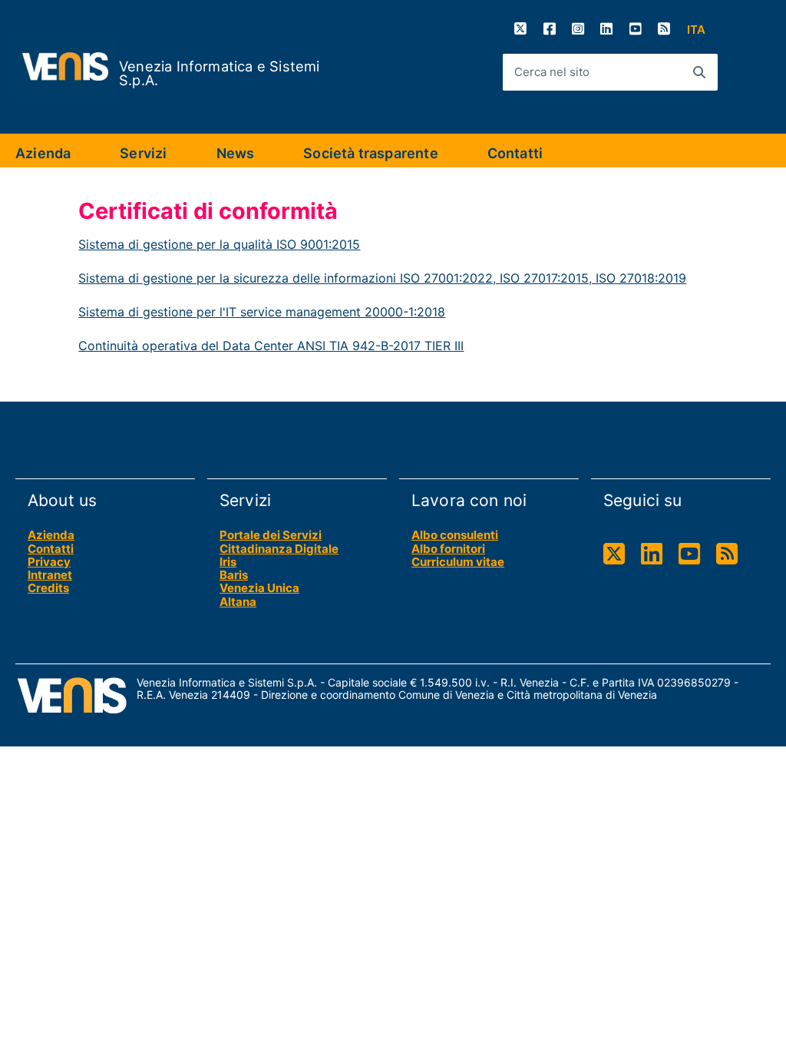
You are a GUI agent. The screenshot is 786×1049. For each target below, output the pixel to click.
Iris (228, 561)
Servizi (143, 153)
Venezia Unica (259, 588)
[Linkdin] (651, 554)
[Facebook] (549, 29)
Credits (48, 588)
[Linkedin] (606, 29)
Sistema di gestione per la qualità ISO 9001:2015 (219, 244)
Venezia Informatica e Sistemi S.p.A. (219, 73)
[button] (696, 29)
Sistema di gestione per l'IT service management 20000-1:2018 (261, 311)
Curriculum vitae (457, 561)
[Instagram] (578, 29)
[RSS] (664, 29)
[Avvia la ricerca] (699, 72)
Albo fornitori (448, 548)
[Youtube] (635, 29)
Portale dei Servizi (271, 535)
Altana (238, 601)
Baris (234, 575)
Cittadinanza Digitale (279, 548)
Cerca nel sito (552, 71)
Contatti (515, 153)
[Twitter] (520, 29)
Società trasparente (370, 153)
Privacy (49, 561)
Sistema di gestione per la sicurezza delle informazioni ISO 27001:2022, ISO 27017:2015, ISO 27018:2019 (382, 278)
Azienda (43, 153)
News (235, 153)
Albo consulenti (454, 535)
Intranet (50, 575)
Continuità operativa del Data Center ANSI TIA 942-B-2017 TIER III (271, 345)
